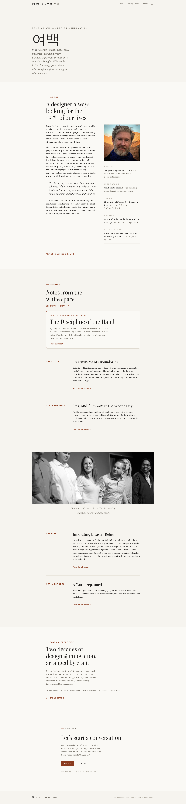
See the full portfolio (55, 697)
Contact (145, 3)
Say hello (68, 763)
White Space (75, 690)
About (122, 3)
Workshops (102, 690)
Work (137, 3)
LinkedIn (82, 763)
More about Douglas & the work (60, 253)
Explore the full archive (56, 305)
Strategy (64, 690)
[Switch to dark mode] (152, 4)
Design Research (89, 690)
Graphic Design (116, 690)
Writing (130, 3)
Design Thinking (52, 690)
